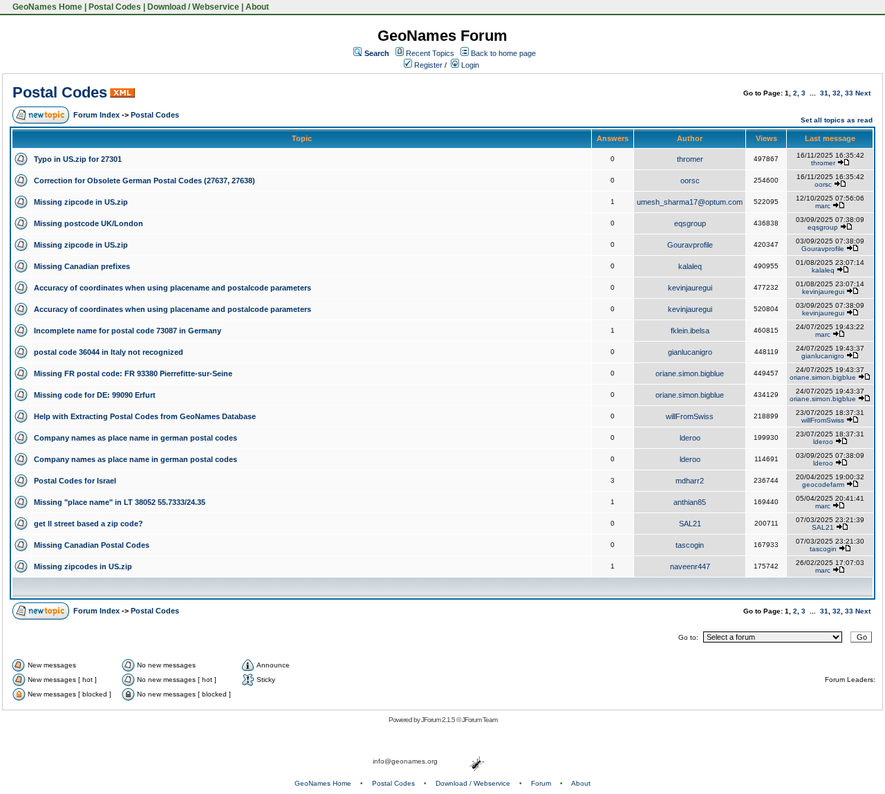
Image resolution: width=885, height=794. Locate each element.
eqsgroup (690, 223)
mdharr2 (690, 481)
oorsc (690, 180)
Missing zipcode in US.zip (81, 202)
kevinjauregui (690, 288)
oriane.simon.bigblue (689, 373)
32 (836, 93)
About (257, 7)
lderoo (690, 438)
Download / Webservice (193, 7)
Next (862, 93)
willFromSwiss (690, 416)
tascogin (690, 545)
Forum (541, 783)
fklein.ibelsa (690, 330)
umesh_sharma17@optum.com (690, 202)
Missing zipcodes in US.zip (83, 566)
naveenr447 (690, 566)
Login (469, 65)
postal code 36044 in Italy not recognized (108, 352)
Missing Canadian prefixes (82, 266)
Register (427, 65)
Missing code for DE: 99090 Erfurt (95, 395)
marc (822, 206)
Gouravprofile (690, 245)
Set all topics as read (837, 120)
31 (824, 93)
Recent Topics (430, 53)
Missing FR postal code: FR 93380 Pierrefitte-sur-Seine (133, 373)
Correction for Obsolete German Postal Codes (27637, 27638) (144, 180)
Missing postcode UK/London (88, 223)
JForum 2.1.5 (438, 719)
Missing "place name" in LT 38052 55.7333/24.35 (119, 502)
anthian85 (689, 502)
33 (849, 93)
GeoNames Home (46, 7)
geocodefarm (823, 484)
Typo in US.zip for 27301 (78, 159)
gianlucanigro (690, 352)
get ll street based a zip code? (88, 523)
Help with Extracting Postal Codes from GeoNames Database (145, 416)
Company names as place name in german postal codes (135, 438)
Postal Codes (114, 7)
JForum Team (479, 719)
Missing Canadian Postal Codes (91, 545)
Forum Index (96, 115)
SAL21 (690, 523)
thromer (690, 159)
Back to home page (503, 53)
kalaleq (690, 266)
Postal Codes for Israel (75, 481)
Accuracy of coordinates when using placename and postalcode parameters (172, 288)
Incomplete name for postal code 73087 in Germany (127, 330)
